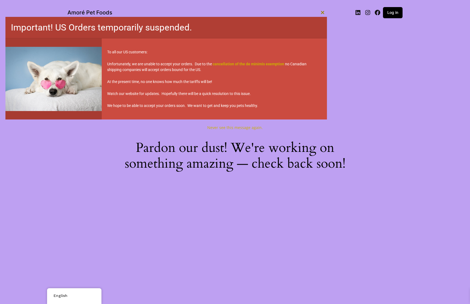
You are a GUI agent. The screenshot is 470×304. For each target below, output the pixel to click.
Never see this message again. (235, 127)
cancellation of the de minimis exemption (248, 64)
